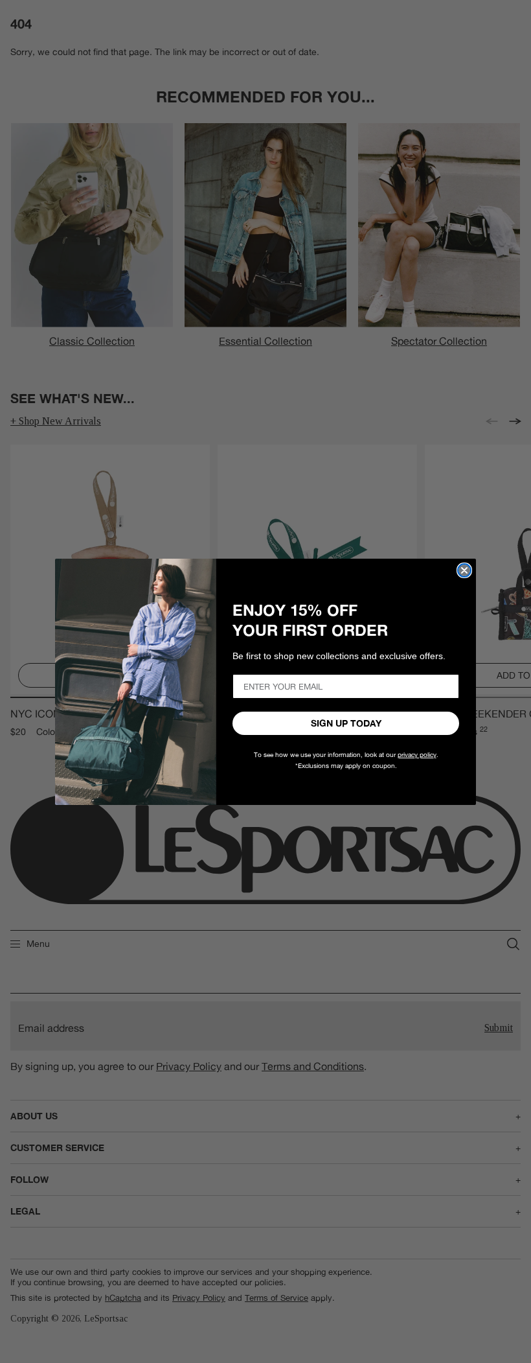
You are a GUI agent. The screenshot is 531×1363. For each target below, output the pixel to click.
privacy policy (417, 755)
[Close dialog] (464, 570)
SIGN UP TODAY (346, 723)
